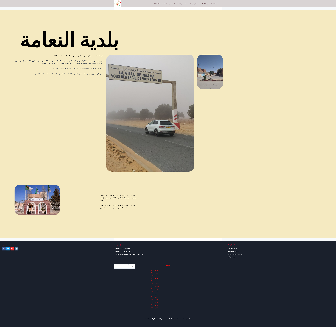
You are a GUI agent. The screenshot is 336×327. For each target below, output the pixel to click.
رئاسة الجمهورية (233, 248)
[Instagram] (16, 248)
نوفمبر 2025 (155, 286)
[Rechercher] (132, 266)
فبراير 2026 (154, 278)
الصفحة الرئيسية (216, 3)
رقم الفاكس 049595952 (123, 251)
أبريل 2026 (154, 275)
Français (157, 3)
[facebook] (4, 248)
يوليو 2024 (154, 302)
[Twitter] (8, 248)
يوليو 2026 (154, 270)
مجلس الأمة (231, 257)
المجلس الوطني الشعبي (235, 254)
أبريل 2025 (154, 297)
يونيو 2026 (154, 273)
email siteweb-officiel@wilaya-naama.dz (129, 254)
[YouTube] (12, 248)
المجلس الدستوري (233, 251)
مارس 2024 (155, 307)
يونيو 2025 (154, 291)
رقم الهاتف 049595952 (122, 248)
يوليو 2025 (154, 289)
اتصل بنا (164, 3)
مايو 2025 (154, 294)
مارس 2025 (155, 299)
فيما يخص (172, 3)
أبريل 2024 (154, 305)
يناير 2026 (154, 281)
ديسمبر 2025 (155, 283)
